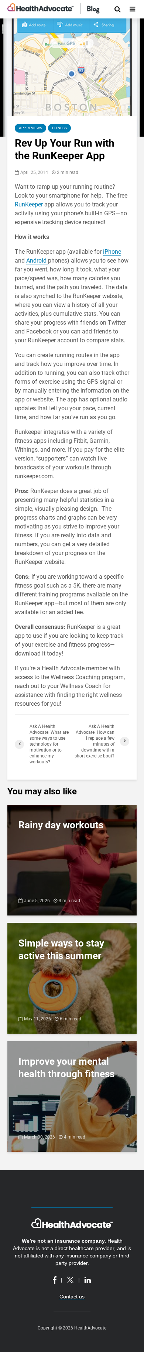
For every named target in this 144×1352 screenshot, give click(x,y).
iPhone (112, 251)
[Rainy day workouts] (72, 859)
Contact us (72, 1297)
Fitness (59, 128)
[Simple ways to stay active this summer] (72, 977)
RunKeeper (29, 204)
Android (37, 260)
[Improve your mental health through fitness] (72, 1095)
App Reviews (30, 128)
